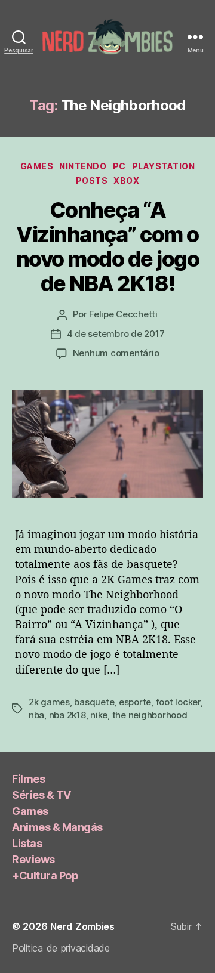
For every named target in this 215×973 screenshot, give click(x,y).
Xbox (126, 180)
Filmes (28, 779)
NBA (36, 715)
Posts (92, 180)
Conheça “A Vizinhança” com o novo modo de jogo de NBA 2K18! (107, 246)
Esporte (135, 702)
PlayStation (163, 166)
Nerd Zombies (82, 926)
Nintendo (82, 166)
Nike (99, 715)
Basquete (94, 702)
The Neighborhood (150, 715)
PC (119, 166)
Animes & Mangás (57, 827)
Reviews (33, 859)
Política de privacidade (61, 948)
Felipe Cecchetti (123, 314)
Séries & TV (41, 795)
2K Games (49, 702)
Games (37, 166)
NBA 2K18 (67, 715)
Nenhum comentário (116, 353)
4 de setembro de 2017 (116, 333)
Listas (27, 843)
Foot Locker (178, 702)
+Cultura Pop (45, 875)
